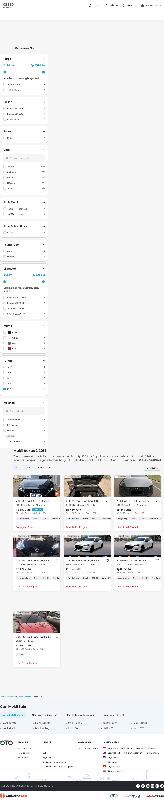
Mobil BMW (107, 728)
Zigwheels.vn (114, 766)
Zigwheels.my (114, 757)
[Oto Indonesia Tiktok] (162, 786)
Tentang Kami (24, 748)
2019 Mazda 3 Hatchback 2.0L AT (33, 637)
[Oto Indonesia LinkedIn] (157, 786)
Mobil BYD (139, 728)
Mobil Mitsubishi (109, 723)
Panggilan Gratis (25, 527)
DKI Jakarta (12, 425)
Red (14, 348)
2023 (9, 367)
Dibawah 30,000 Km (16, 303)
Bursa (7, 131)
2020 (9, 383)
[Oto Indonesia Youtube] (148, 786)
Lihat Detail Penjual (77, 527)
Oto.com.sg (113, 762)
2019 (9, 389)
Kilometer (9, 269)
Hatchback (23, 208)
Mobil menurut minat (113, 715)
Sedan (21, 214)
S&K (44, 752)
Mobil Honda (75, 723)
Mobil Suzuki (140, 723)
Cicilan (7, 102)
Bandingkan (23, 476)
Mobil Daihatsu (43, 723)
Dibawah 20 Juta (15, 114)
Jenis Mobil (10, 202)
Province (9, 403)
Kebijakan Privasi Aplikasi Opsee (58, 766)
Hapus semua (44, 467)
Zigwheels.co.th (115, 771)
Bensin (10, 232)
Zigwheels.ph (114, 752)
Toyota (10, 166)
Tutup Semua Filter (25, 48)
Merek (7, 150)
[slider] (4, 72)
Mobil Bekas (11, 696)
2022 (9, 372)
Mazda (20, 696)
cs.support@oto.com (88, 748)
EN (156, 5)
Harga (7, 59)
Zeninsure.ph (153, 752)
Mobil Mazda (9, 728)
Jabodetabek (13, 419)
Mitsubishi (12, 183)
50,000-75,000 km (16, 314)
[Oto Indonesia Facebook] (138, 786)
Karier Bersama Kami (27, 757)
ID (160, 5)
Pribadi (10, 256)
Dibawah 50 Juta (15, 119)
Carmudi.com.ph (134, 752)
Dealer (10, 251)
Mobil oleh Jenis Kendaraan (80, 715)
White (15, 337)
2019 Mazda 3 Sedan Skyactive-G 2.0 (33, 501)
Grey (14, 343)
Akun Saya (132, 5)
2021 (9, 378)
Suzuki (10, 188)
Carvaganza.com (134, 748)
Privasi (46, 748)
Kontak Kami (24, 752)
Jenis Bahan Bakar (15, 226)
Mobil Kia (73, 728)
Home (2, 696)
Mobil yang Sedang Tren (44, 715)
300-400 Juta (13, 84)
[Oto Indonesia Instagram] (152, 786)
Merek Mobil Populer (13, 715)
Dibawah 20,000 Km (16, 297)
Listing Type (11, 245)
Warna (7, 326)
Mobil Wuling (42, 728)
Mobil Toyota (9, 723)
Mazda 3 (28, 696)
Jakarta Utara (16, 441)
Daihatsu (11, 172)
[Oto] (8, 5)
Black (14, 332)
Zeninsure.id (152, 748)
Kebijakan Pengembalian (54, 762)
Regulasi (47, 757)
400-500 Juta (14, 90)
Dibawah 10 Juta (15, 108)
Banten (10, 430)
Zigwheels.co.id (115, 748)
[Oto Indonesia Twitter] (143, 786)
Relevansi (153, 467)
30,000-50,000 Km (16, 308)
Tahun (7, 360)
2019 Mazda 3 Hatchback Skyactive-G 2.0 (84, 501)
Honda (10, 177)
